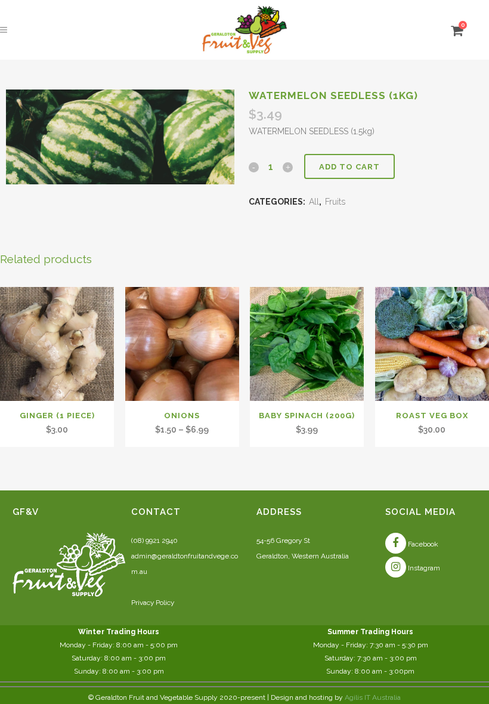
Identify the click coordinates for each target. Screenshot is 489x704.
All (314, 201)
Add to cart (349, 166)
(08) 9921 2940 (154, 540)
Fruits (335, 201)
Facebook (422, 544)
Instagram (423, 568)
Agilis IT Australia (373, 697)
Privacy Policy (152, 602)
